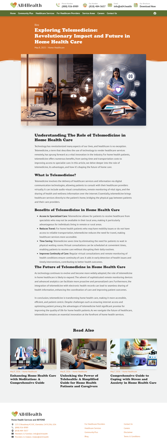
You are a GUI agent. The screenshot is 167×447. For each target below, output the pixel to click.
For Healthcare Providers (68, 13)
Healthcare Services (45, 13)
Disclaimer (128, 432)
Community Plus (25, 13)
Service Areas (88, 13)
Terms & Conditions (132, 436)
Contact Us (112, 13)
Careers (100, 13)
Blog (37, 24)
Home (13, 13)
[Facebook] (155, 13)
